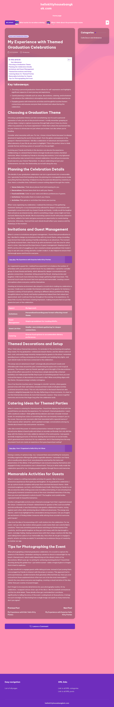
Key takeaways (16, 62)
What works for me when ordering (32, 22)
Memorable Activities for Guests (20, 76)
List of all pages (11, 688)
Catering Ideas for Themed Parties (21, 74)
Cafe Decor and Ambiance (91, 38)
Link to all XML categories (68, 688)
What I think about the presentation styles (67, 22)
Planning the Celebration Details (20, 67)
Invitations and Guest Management (21, 69)
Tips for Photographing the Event (21, 78)
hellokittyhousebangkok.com (57, 6)
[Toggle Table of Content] (68, 59)
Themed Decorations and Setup (20, 71)
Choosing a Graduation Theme (20, 64)
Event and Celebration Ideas (18, 36)
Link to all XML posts (66, 691)
